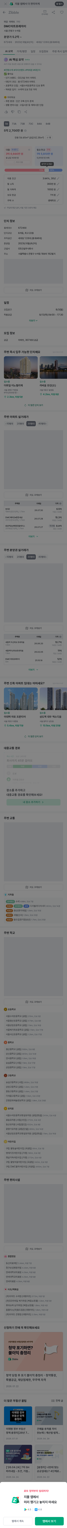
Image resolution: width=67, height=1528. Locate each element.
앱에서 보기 (49, 1521)
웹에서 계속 (18, 1521)
